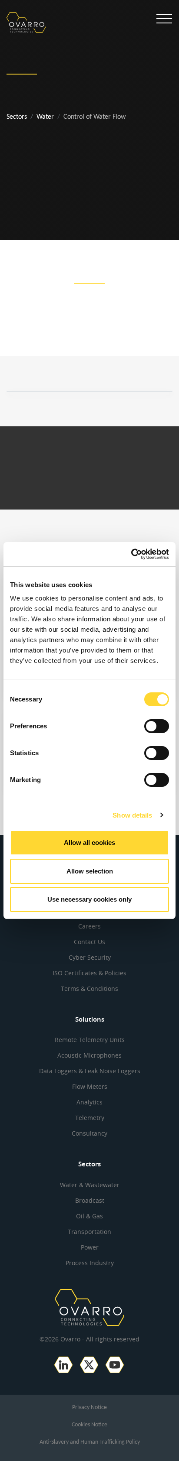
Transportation (89, 1231)
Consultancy (89, 1133)
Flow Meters (89, 1086)
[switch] (156, 726)
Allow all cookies (89, 842)
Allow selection (89, 871)
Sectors (17, 117)
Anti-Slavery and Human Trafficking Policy (90, 1442)
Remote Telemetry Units (90, 1040)
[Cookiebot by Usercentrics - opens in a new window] (131, 554)
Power (90, 1247)
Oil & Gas (89, 1216)
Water (45, 117)
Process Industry (90, 1263)
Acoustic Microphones (89, 1055)
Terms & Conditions (89, 988)
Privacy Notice (89, 1407)
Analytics (89, 1102)
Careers (89, 926)
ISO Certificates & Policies (89, 973)
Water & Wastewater (89, 1185)
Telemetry (89, 1118)
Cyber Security (90, 957)
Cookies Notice (89, 1425)
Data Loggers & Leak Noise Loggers (89, 1071)
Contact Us (89, 942)
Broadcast (89, 1200)
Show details (132, 815)
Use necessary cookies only (89, 899)
